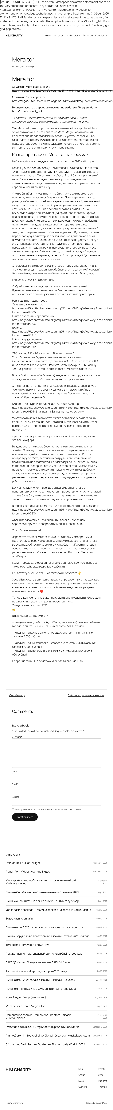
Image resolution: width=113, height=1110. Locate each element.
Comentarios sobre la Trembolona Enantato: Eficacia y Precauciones (39, 1016)
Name (15, 771)
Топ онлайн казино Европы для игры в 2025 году (36, 971)
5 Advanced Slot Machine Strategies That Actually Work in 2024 (45, 1044)
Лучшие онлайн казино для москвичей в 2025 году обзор (42, 901)
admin (24, 66)
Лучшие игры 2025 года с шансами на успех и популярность (44, 927)
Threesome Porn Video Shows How (27, 944)
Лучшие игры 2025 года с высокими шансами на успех (40, 979)
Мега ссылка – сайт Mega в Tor (25, 1006)
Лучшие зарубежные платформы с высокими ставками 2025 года (47, 936)
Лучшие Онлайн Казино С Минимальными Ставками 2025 (42, 892)
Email (15, 784)
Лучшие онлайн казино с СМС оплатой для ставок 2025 (41, 988)
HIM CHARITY (14, 35)
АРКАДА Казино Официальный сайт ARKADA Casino (39, 962)
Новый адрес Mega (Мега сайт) (26, 997)
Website (15, 796)
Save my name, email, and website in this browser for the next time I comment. (48, 809)
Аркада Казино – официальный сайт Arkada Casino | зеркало (44, 953)
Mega (31, 66)
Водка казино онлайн (19, 918)
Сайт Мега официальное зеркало (86, 695)
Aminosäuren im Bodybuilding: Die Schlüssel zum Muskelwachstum (48, 1035)
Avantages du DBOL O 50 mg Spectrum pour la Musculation (42, 1026)
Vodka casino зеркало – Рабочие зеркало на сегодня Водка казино (48, 909)
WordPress (102, 1103)
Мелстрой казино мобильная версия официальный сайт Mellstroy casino (42, 882)
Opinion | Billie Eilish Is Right (23, 862)
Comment (17, 736)
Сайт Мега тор (17, 695)
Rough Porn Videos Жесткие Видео (28, 871)
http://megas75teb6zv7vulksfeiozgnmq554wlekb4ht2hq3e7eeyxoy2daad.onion (62, 90)
